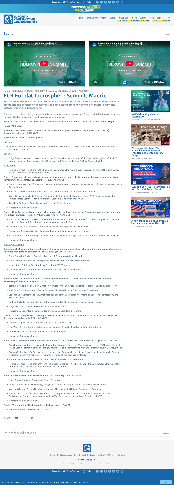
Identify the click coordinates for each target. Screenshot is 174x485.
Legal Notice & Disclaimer (85, 455)
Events (143, 18)
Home (82, 18)
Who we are (92, 18)
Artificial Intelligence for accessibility (145, 115)
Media (151, 18)
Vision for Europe (108, 18)
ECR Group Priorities (161, 21)
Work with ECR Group (107, 455)
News (134, 18)
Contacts (161, 18)
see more (166, 34)
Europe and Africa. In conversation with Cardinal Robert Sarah (150, 188)
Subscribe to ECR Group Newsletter (66, 2)
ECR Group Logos (64, 455)
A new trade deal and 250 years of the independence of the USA (150, 222)
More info (86, 482)
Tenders (121, 455)
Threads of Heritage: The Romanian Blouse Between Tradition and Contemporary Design (147, 151)
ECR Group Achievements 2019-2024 (133, 21)
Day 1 (103, 121)
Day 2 (111, 121)
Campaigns (124, 18)
